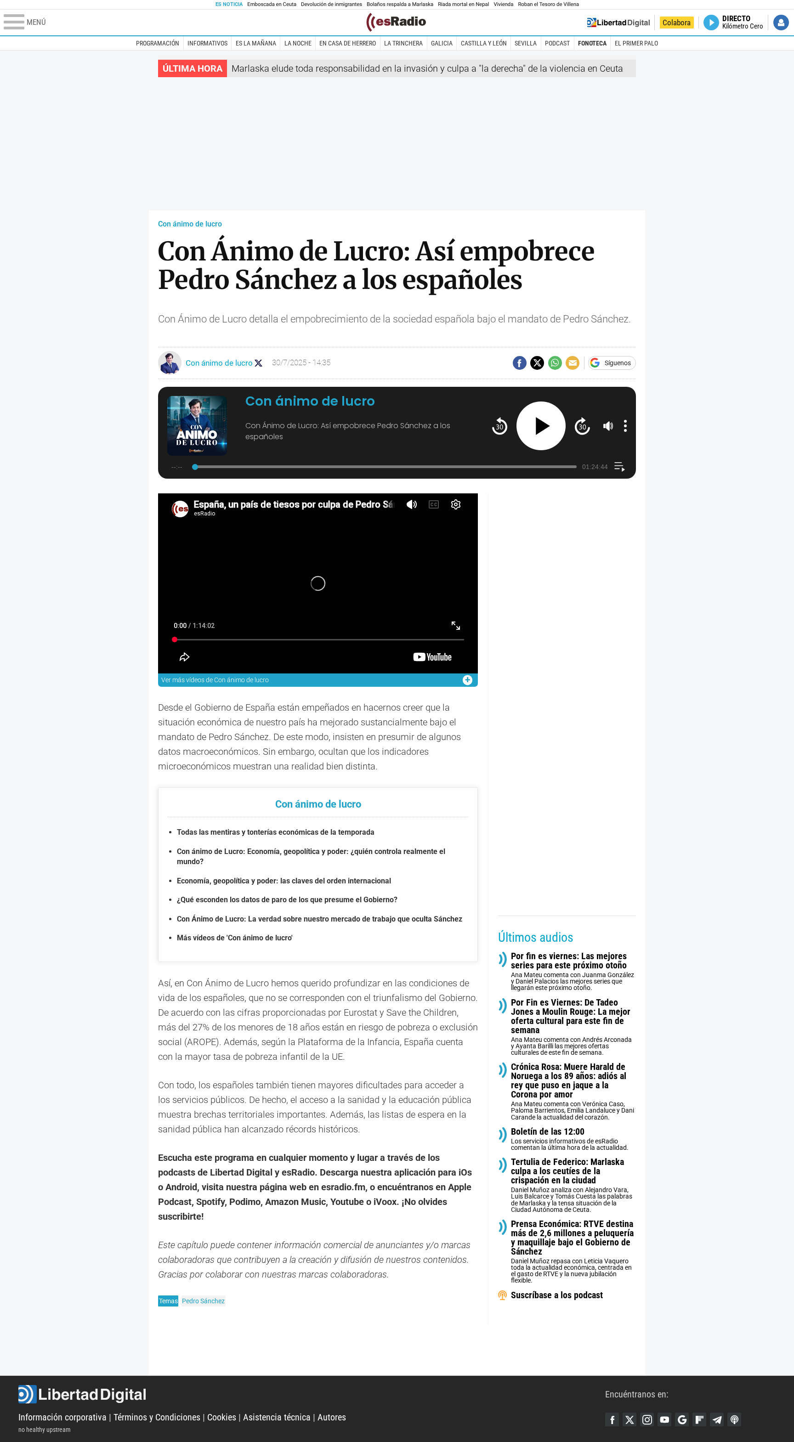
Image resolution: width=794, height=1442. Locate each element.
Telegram (717, 1419)
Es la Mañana (256, 43)
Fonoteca (592, 43)
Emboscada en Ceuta (271, 4)
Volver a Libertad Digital (618, 22)
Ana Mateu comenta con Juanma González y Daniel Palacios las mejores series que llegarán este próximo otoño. (572, 972)
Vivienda (503, 4)
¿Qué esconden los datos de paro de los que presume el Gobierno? (287, 899)
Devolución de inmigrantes (331, 4)
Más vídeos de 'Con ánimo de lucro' (235, 937)
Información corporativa (62, 1417)
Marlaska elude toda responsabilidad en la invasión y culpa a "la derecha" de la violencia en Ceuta (427, 68)
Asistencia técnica (277, 1417)
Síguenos (618, 363)
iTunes (734, 1419)
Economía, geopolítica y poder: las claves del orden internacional (284, 881)
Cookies (221, 1417)
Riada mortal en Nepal (463, 4)
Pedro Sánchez (203, 1301)
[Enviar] (555, 363)
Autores (332, 1417)
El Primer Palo (636, 43)
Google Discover (682, 1419)
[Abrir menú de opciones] (625, 426)
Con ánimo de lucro (190, 224)
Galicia (442, 43)
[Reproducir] (541, 426)
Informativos (207, 43)
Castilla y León (484, 43)
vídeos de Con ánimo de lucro (215, 680)
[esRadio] (396, 22)
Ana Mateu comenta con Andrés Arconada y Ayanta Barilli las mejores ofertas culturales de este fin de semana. (571, 1027)
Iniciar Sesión (781, 22)
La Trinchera (403, 43)
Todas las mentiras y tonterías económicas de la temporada (275, 832)
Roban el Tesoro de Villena (548, 4)
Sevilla (526, 43)
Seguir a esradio (258, 363)
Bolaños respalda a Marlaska (400, 4)
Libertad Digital (311, 1394)
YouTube (664, 1419)
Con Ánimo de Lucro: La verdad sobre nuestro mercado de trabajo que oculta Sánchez (319, 919)
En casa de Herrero (347, 43)
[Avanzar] (582, 425)
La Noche (298, 43)
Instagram (647, 1419)
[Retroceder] (500, 425)
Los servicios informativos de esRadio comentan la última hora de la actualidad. (570, 1139)
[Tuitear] (537, 363)
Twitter (629, 1419)
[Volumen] (608, 426)
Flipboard (699, 1419)
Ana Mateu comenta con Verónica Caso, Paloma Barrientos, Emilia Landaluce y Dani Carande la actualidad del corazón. (572, 1092)
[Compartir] (520, 363)
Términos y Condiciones (156, 1417)
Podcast (557, 43)
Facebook (612, 1419)
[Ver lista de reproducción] (620, 467)
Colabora (677, 22)
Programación (157, 43)
